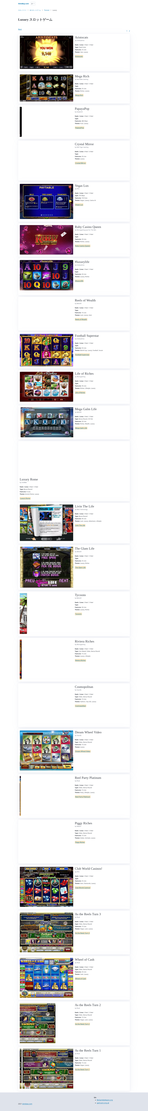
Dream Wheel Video (82, 751)
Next (20, 29)
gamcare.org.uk (103, 1103)
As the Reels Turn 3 (82, 933)
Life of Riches (80, 392)
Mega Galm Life (81, 428)
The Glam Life (80, 567)
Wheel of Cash (80, 978)
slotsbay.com (27, 1104)
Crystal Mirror (80, 163)
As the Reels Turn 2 (82, 1024)
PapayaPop (79, 128)
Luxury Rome (25, 498)
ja (32, 3)
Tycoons (78, 614)
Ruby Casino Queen (82, 246)
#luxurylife (79, 281)
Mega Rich (79, 95)
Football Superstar (82, 355)
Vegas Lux (79, 205)
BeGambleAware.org (105, 1100)
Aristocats (79, 56)
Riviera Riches (80, 660)
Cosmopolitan (80, 706)
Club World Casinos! (82, 888)
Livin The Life (80, 525)
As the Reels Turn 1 (82, 1069)
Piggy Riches (80, 842)
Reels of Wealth (81, 319)
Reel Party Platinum (82, 797)
